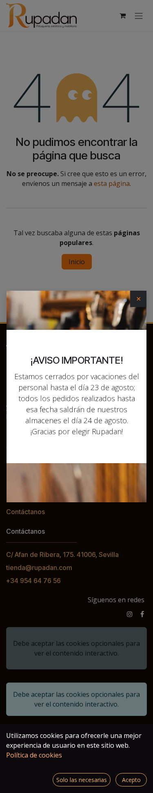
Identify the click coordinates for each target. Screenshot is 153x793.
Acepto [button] (131, 780)
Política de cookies (34, 755)
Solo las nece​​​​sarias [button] (81, 780)
